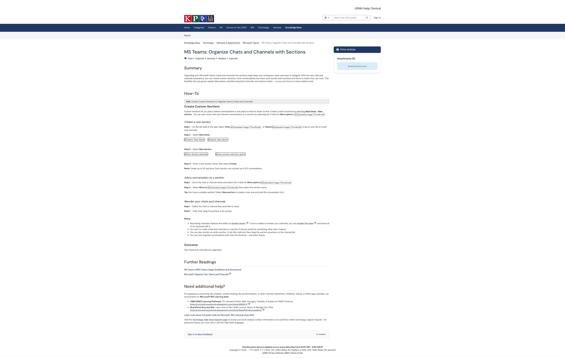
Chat (190, 58)
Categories (199, 27)
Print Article (347, 49)
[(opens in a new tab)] (199, 18)
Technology (263, 27)
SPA (252, 27)
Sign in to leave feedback (200, 334)
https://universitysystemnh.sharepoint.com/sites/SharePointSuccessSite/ (226, 310)
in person (239, 322)
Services (277, 27)
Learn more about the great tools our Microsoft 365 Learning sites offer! (219, 315)
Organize (199, 58)
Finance (212, 27)
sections (211, 58)
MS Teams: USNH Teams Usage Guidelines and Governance (212, 269)
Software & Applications (228, 42)
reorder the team (305, 223)
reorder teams (238, 223)
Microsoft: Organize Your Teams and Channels (206, 274)
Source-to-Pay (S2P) (236, 27)
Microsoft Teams (251, 42)
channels (233, 58)
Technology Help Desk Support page (209, 319)
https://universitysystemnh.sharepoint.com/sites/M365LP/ (218, 304)
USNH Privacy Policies (273, 353)
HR (221, 27)
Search (188, 35)
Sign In (377, 17)
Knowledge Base (293, 27)
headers (222, 58)
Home (187, 27)
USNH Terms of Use (293, 353)
